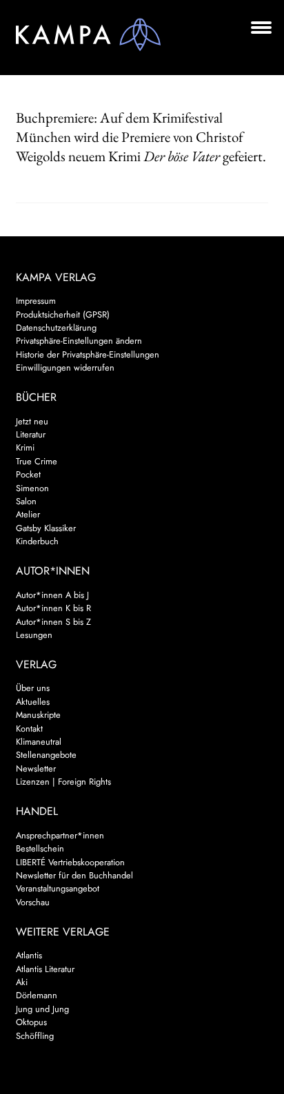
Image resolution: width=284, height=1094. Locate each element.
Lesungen (34, 634)
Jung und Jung (42, 1008)
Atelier (28, 514)
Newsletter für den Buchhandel (74, 875)
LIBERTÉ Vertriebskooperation (70, 862)
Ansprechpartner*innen (60, 835)
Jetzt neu (32, 421)
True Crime (36, 461)
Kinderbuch (37, 541)
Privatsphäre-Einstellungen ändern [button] (79, 340)
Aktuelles (33, 701)
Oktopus (31, 1022)
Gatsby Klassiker (46, 528)
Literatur (30, 434)
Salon (26, 501)
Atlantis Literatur (45, 969)
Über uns (33, 687)
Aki (22, 982)
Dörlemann (36, 995)
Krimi (25, 447)
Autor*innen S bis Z (53, 621)
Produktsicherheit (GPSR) (63, 314)
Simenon (32, 488)
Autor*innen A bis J (52, 594)
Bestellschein (40, 848)
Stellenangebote (46, 754)
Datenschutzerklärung (56, 327)
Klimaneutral (38, 741)
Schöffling (35, 1035)
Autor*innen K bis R (53, 608)
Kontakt (29, 728)
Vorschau (33, 902)
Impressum (36, 300)
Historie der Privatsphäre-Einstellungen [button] (87, 354)
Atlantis (29, 955)
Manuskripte (38, 714)
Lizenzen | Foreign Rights (63, 781)
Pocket (28, 474)
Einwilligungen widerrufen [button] (65, 367)
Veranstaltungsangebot (57, 888)
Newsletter (36, 768)
